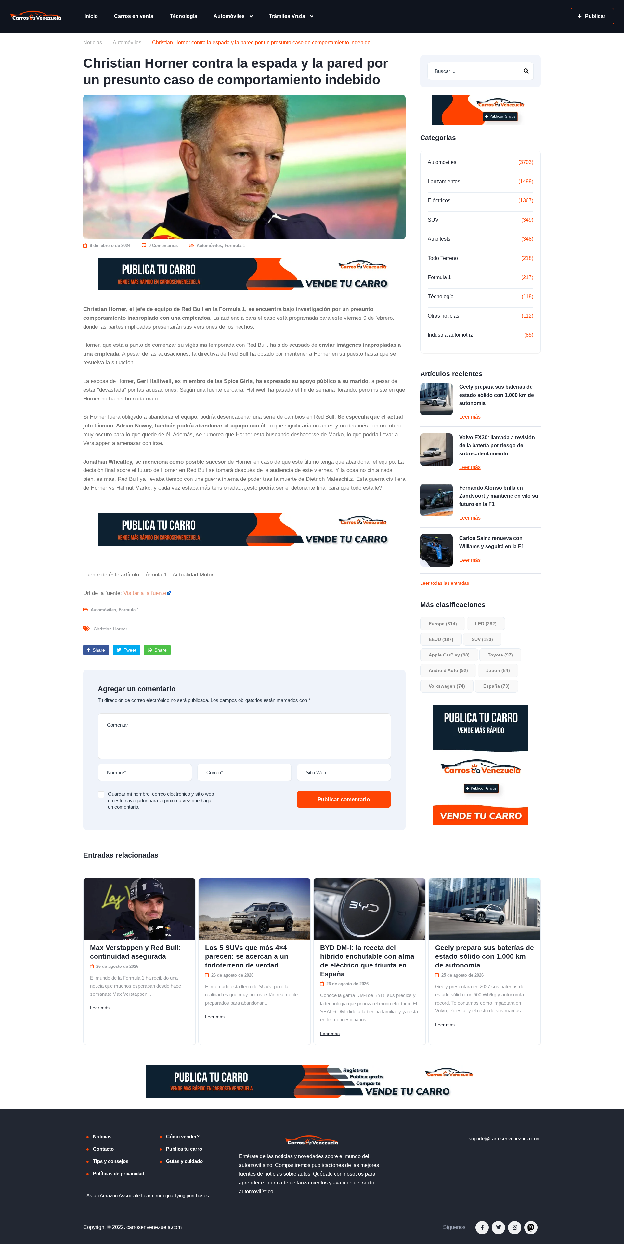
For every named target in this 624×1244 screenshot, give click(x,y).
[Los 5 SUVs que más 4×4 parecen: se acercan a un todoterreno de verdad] (254, 909)
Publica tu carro (184, 1149)
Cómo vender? (183, 1136)
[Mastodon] (531, 1227)
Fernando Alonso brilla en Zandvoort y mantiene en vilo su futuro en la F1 (498, 496)
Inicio (91, 16)
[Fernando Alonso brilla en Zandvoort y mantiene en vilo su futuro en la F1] (436, 500)
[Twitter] (498, 1227)
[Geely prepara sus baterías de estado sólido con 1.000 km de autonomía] (436, 399)
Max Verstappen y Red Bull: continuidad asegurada (135, 952)
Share (98, 650)
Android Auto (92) (448, 670)
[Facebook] (482, 1227)
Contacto (103, 1149)
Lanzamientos (444, 181)
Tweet (129, 650)
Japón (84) (498, 670)
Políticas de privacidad (118, 1173)
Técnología (183, 16)
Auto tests (439, 239)
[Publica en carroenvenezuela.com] (244, 274)
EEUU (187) (441, 639)
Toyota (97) (500, 654)
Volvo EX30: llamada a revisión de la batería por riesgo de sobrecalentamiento (497, 445)
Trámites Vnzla (287, 16)
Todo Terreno (443, 258)
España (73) (496, 686)
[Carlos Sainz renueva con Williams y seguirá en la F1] (436, 550)
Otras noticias (443, 315)
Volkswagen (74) (447, 686)
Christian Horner (110, 628)
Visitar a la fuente (145, 593)
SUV (433, 220)
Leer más (470, 417)
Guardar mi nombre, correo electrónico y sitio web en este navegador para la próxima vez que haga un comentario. (161, 800)
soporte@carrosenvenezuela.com (505, 1138)
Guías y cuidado (184, 1161)
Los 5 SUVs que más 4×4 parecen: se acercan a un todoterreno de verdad (246, 956)
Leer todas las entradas (444, 583)
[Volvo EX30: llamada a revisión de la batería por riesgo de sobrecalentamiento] (436, 449)
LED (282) (486, 623)
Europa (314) (443, 623)
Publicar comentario (344, 799)
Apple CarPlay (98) (449, 654)
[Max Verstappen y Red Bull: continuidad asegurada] (139, 909)
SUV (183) (482, 639)
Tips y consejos (110, 1161)
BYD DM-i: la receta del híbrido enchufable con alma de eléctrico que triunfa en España (367, 961)
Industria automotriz (450, 335)
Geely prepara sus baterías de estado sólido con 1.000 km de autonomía (496, 395)
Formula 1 (235, 245)
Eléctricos (439, 200)
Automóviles (229, 16)
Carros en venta (133, 16)
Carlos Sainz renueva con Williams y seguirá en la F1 (491, 542)
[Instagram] (514, 1227)
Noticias (92, 42)
